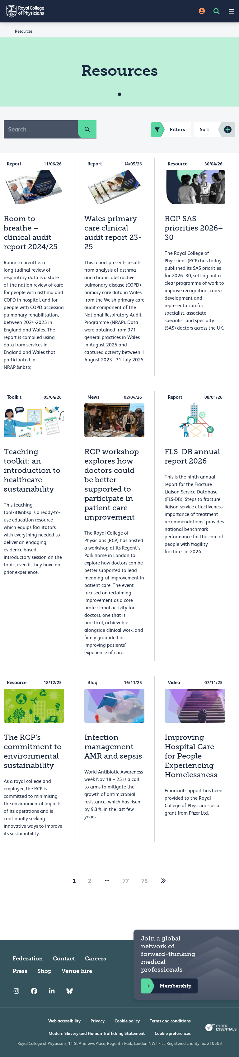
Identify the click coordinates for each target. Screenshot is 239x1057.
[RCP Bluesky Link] (69, 991)
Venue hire (77, 971)
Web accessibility (64, 1020)
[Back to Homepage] (60, 11)
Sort (204, 129)
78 (144, 881)
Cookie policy (127, 1020)
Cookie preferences (173, 1033)
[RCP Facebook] (34, 991)
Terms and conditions (170, 1020)
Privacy (98, 1020)
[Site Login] (201, 11)
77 (126, 881)
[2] (163, 881)
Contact (64, 958)
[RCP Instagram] (16, 991)
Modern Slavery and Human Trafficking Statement (97, 1033)
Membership (175, 986)
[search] (87, 129)
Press (19, 971)
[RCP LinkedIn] (52, 991)
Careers (95, 958)
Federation (27, 958)
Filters (177, 129)
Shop (44, 971)
